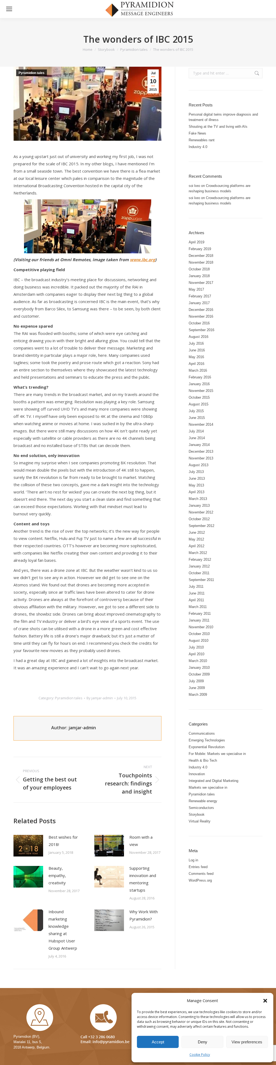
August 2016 (198, 337)
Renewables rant (202, 140)
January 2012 (199, 566)
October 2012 (199, 519)
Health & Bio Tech (203, 760)
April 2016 (196, 364)
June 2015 (197, 418)
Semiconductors (201, 808)
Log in (193, 860)
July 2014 (196, 431)
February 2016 (200, 377)
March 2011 (198, 607)
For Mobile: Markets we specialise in (217, 754)
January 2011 (199, 620)
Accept (158, 1042)
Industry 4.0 (198, 147)
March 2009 (198, 695)
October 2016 (199, 323)
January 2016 (199, 384)
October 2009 (199, 674)
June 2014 (197, 438)
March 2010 (198, 661)
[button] (265, 1000)
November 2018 (201, 262)
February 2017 (200, 296)
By (100, 698)
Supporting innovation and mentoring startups (142, 879)
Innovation (197, 774)
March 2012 (198, 553)
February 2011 (200, 614)
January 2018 (199, 276)
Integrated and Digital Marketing (213, 781)
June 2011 (197, 593)
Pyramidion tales (31, 73)
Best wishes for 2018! (63, 840)
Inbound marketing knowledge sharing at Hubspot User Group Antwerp (63, 930)
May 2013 (196, 485)
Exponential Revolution (207, 747)
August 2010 (198, 641)
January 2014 (199, 445)
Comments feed (201, 874)
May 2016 (196, 357)
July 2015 (196, 411)
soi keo (194, 186)
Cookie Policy (199, 1054)
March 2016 (198, 370)
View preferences (247, 1042)
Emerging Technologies (207, 740)
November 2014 (201, 424)
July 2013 (196, 472)
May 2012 (196, 539)
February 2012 (200, 559)
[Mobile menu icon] (9, 9)
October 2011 (199, 573)
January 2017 (199, 303)
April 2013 (196, 492)
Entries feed (198, 867)
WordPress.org (200, 880)
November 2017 (201, 283)
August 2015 (198, 404)
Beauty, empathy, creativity (57, 875)
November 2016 (201, 316)
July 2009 (196, 681)
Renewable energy (203, 801)
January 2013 (199, 505)
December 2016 (201, 310)
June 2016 (197, 350)
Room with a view (141, 840)
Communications (202, 733)
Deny (202, 1042)
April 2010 (196, 654)
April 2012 (196, 546)
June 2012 (197, 532)
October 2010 (199, 634)
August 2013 (198, 465)
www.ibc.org (142, 259)
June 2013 (197, 478)
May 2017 (196, 289)
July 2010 (196, 647)
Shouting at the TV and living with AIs (218, 127)
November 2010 (201, 627)
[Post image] (28, 845)
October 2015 (199, 397)
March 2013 (198, 499)
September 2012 (201, 526)
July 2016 (196, 343)
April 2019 (196, 242)
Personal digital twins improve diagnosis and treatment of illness (223, 117)
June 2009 (197, 688)
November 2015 (201, 391)
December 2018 (201, 256)
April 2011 (196, 600)
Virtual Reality (200, 821)
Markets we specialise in (208, 787)
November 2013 (201, 458)
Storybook (197, 814)
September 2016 (201, 330)
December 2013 (201, 451)
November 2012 (201, 512)
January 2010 (199, 668)
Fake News (197, 133)
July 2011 (196, 586)
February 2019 (200, 249)
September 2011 (201, 580)
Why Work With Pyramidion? (143, 915)
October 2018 (199, 269)
